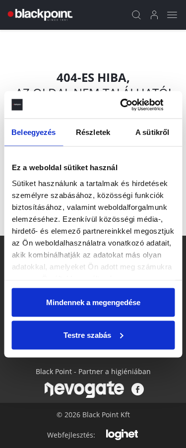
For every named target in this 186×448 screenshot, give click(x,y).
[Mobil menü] (172, 15)
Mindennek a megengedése (93, 302)
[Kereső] (136, 15)
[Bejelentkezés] (154, 15)
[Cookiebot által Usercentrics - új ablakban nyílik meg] (132, 104)
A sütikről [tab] (152, 132)
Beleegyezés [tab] (33, 132)
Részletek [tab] (93, 132)
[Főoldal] (39, 15)
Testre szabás (87, 334)
